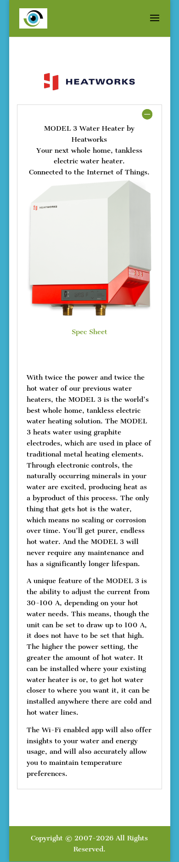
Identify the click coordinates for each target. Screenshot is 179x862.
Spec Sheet (89, 332)
